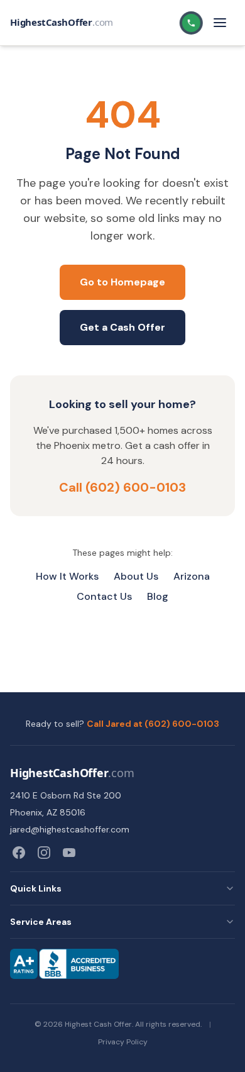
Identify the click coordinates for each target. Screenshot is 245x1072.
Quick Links (36, 888)
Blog (157, 596)
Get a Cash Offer (122, 327)
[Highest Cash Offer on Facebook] (19, 852)
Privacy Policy (123, 1042)
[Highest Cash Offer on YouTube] (69, 852)
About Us (136, 576)
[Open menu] (220, 23)
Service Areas (41, 921)
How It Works (67, 576)
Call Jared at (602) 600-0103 (153, 723)
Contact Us (104, 596)
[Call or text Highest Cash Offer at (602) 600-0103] (190, 23)
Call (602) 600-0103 (122, 487)
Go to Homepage (122, 282)
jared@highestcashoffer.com (69, 829)
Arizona (191, 576)
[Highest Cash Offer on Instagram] (44, 852)
